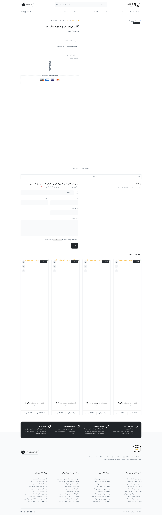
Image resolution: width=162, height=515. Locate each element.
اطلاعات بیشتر (120, 413)
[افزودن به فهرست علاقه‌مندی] (116, 261)
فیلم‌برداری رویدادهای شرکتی (133, 501)
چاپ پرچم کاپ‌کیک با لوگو (39, 491)
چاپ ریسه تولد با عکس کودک (38, 481)
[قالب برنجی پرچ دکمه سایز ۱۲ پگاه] (96, 329)
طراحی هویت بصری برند (134, 481)
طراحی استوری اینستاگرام (134, 489)
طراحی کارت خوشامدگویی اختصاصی (68, 501)
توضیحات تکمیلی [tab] (85, 168)
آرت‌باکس (65, 12)
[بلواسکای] (50, 70)
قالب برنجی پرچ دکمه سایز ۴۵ (127, 403)
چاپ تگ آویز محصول (72, 491)
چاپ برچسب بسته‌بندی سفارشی (100, 496)
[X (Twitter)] (50, 63)
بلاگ (75, 12)
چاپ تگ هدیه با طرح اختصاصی (69, 494)
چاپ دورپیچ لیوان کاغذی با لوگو (38, 496)
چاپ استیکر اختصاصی (103, 491)
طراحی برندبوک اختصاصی (134, 484)
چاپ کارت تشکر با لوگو (72, 499)
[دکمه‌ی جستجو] (57, 4)
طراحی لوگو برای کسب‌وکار (133, 479)
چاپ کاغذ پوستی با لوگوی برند (101, 501)
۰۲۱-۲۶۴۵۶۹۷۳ (32, 452)
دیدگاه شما (74, 218)
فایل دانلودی (95, 12)
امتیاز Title (75, 208)
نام (76, 198)
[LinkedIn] (50, 65)
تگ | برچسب (120, 12)
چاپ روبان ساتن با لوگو (72, 486)
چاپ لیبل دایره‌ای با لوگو (103, 486)
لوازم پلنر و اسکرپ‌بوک (135, 12)
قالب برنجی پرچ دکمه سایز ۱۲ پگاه (96, 403)
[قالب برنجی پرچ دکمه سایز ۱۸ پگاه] (65, 329)
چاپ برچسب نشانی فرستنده (101, 484)
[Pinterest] (50, 64)
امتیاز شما (77, 192)
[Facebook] (50, 61)
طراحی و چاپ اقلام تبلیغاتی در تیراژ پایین (35, 499)
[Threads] (50, 68)
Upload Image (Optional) (70, 240)
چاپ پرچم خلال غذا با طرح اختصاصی (36, 494)
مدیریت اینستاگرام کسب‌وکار (133, 491)
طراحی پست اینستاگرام (134, 486)
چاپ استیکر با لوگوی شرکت (102, 494)
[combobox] (90, 4)
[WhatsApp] (50, 67)
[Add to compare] (116, 266)
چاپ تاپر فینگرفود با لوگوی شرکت (37, 486)
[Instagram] (27, 511)
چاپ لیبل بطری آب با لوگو (102, 499)
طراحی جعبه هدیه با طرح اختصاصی (68, 481)
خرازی (84, 12)
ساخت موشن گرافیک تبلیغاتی (132, 494)
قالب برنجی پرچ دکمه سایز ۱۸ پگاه (65, 403)
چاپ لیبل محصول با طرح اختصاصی (99, 489)
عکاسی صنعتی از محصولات (133, 499)
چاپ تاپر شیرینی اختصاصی (39, 489)
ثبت (74, 246)
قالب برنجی (69, 55)
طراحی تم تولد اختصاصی (40, 479)
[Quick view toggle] (116, 270)
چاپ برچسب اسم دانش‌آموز (101, 479)
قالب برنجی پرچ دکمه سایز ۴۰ (34, 403)
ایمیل (46, 198)
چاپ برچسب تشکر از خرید (102, 481)
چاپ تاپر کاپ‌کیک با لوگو (40, 484)
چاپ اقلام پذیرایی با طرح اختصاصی (37, 501)
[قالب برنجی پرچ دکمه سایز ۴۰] (34, 329)
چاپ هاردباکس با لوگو (72, 484)
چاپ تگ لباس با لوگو (72, 489)
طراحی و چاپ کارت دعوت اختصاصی (68, 496)
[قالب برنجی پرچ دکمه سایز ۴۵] (127, 329)
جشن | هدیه (107, 12)
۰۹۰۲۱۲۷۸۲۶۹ (29, 5)
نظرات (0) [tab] (75, 168)
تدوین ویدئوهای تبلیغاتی (134, 496)
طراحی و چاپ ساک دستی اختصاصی (68, 479)
